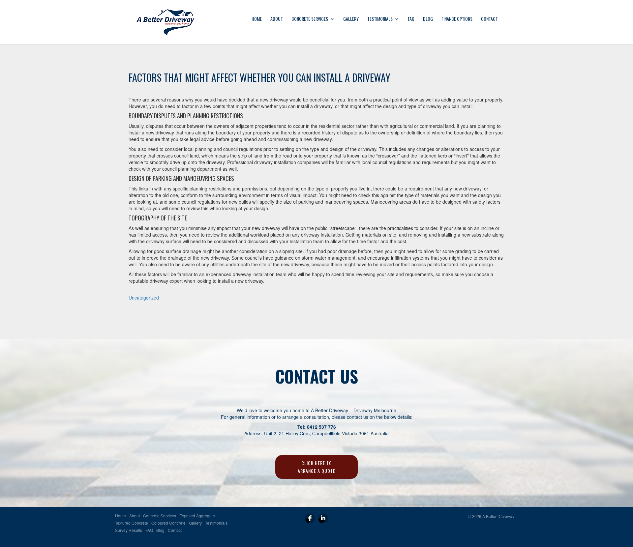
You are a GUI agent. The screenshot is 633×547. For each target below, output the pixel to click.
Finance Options (456, 19)
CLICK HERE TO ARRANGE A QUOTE (316, 466)
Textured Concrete (131, 523)
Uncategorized (144, 297)
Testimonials (380, 19)
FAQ (411, 19)
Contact (489, 19)
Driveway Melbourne (374, 410)
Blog (428, 19)
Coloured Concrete (168, 523)
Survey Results (128, 530)
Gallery (351, 19)
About (276, 19)
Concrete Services (309, 19)
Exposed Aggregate (197, 515)
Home (257, 19)
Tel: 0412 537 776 (316, 426)
